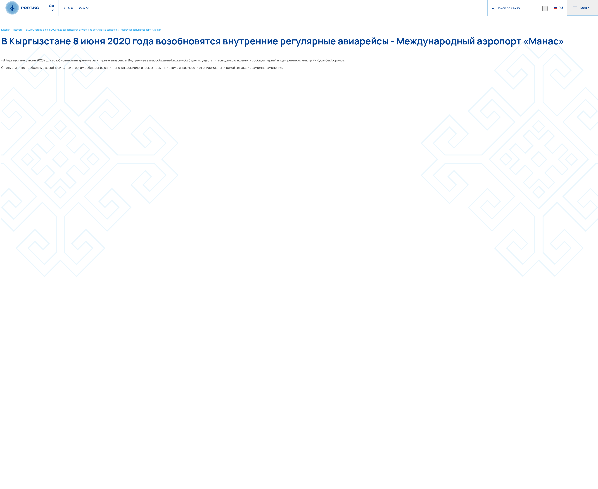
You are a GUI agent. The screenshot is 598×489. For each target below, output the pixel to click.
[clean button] (544, 8)
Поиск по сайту (508, 8)
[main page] (22, 8)
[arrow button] (546, 8)
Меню (584, 8)
